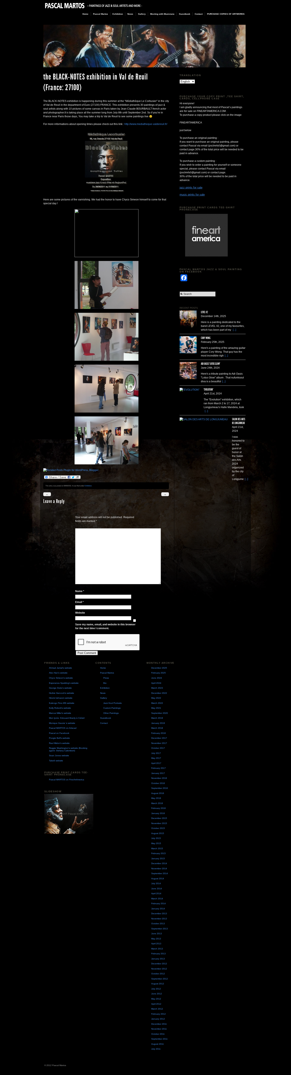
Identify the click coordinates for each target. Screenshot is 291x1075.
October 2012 (158, 973)
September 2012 (159, 979)
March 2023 (157, 688)
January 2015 (158, 858)
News (130, 14)
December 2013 (159, 913)
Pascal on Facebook (59, 733)
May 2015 (156, 843)
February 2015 (158, 853)
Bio (105, 683)
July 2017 (156, 753)
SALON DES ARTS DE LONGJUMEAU (238, 421)
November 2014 (159, 868)
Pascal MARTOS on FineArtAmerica (66, 779)
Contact (199, 14)
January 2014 (158, 908)
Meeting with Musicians (162, 14)
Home (85, 14)
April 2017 (156, 763)
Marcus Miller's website (60, 713)
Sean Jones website (59, 755)
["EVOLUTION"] (189, 390)
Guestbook (184, 14)
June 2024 (156, 678)
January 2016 (158, 813)
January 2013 (158, 959)
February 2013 (158, 953)
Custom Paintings (112, 708)
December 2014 (159, 863)
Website (80, 612)
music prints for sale (192, 194)
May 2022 (156, 698)
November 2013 (159, 918)
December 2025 (159, 668)
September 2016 (159, 788)
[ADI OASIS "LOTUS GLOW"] (188, 370)
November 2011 (159, 1029)
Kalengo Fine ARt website (61, 703)
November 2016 (159, 778)
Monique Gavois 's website (62, 723)
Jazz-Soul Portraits (112, 703)
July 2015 (156, 838)
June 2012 (156, 993)
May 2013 (156, 938)
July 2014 (156, 883)
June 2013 (156, 933)
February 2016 (158, 808)
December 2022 (159, 693)
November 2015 (159, 823)
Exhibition (117, 14)
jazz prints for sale (191, 187)
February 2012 (158, 1014)
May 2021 (156, 708)
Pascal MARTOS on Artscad (62, 728)
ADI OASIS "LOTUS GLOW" (210, 364)
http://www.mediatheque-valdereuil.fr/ (145, 124)
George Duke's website (60, 688)
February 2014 (158, 903)
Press (106, 678)
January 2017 (158, 773)
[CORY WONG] (188, 344)
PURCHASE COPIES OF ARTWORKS (226, 14)
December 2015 (159, 818)
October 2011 (158, 1034)
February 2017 (158, 768)
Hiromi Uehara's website (60, 698)
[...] (234, 329)
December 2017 (159, 738)
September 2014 (159, 873)
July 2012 (156, 989)
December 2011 (159, 1024)
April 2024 (156, 683)
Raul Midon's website (59, 743)
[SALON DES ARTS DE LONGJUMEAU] (204, 419)
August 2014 (157, 878)
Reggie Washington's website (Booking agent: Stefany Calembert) (68, 749)
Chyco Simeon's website (61, 678)
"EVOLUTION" (208, 389)
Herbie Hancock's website (61, 693)
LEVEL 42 (204, 312)
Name (79, 591)
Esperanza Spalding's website (64, 683)
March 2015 (157, 848)
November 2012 (159, 969)
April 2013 (156, 943)
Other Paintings (111, 713)
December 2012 (159, 963)
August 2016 (157, 793)
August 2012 (157, 983)
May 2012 (156, 999)
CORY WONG (205, 338)
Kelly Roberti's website (60, 708)
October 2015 (158, 828)
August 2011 (157, 1044)
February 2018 (158, 733)
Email (79, 602)
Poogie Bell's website (59, 738)
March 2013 (157, 949)
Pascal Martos (100, 14)
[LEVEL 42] (188, 318)
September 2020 (159, 713)
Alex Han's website (58, 673)
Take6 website (56, 760)
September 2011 (159, 1039)
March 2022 (157, 703)
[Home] (93, 8)
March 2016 (157, 803)
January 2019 (158, 723)
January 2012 (158, 1019)
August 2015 (157, 833)
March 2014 (157, 898)
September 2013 (159, 928)
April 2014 (156, 893)
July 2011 (156, 1049)
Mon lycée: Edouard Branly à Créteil (66, 718)
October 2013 (158, 923)
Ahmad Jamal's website (60, 668)
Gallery (142, 14)
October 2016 (158, 783)
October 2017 (158, 748)
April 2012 (156, 1004)
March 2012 (157, 1009)
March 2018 (157, 728)
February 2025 (158, 673)
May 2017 (156, 758)
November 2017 (159, 743)
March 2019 (157, 718)
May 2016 (156, 798)
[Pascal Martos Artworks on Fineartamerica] (214, 235)
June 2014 (156, 888)
